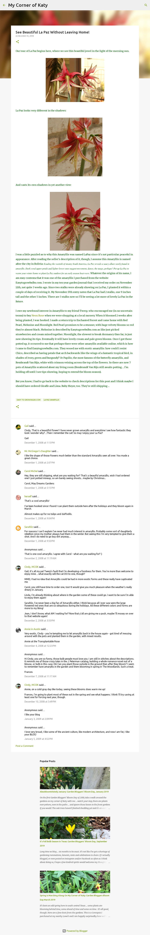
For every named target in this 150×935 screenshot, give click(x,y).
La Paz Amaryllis (51, 400)
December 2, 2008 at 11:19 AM (40, 558)
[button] (17, 42)
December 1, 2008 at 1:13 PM (39, 442)
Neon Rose (38, 315)
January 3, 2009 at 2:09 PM (38, 719)
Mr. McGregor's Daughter (37, 451)
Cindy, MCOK (31, 566)
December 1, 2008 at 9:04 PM (39, 518)
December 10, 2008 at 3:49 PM (40, 701)
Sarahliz (28, 527)
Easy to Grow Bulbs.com (28, 400)
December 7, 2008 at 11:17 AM (40, 676)
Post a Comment (24, 746)
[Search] (52, 5)
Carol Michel (31, 471)
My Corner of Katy (28, 5)
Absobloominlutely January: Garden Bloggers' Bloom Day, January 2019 (74, 792)
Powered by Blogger (77, 931)
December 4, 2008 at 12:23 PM (40, 645)
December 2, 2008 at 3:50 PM (39, 620)
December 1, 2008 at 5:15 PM (39, 488)
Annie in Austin (32, 629)
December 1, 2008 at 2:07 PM (39, 462)
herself (28, 496)
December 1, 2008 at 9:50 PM (39, 541)
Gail (26, 426)
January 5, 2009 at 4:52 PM (38, 739)
